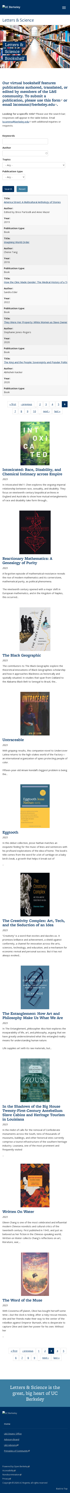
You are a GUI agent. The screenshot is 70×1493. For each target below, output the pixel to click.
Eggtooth (10, 832)
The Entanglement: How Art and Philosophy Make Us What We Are (32, 1015)
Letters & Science (18, 20)
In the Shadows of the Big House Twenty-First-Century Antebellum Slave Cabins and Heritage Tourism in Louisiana (33, 1113)
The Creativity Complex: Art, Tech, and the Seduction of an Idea (33, 922)
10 (35, 412)
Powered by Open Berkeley (16, 1466)
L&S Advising (11, 1445)
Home (7, 1423)
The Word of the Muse (22, 1300)
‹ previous (27, 405)
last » (58, 412)
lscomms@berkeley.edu (35, 104)
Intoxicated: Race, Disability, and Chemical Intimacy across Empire (32, 471)
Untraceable (13, 739)
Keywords (8, 135)
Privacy (6, 1478)
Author (6, 147)
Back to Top (62, 1488)
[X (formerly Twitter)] (5, 1418)
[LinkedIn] (11, 1418)
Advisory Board (11, 1439)
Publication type (12, 171)
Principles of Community (17, 1450)
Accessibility (9, 1470)
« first (13, 405)
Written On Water (18, 1211)
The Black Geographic (21, 655)
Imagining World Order (16, 242)
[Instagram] (18, 1418)
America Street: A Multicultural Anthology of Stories (32, 202)
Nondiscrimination (11, 1474)
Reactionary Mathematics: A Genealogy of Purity (27, 560)
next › (47, 412)
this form (53, 100)
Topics (6, 159)
